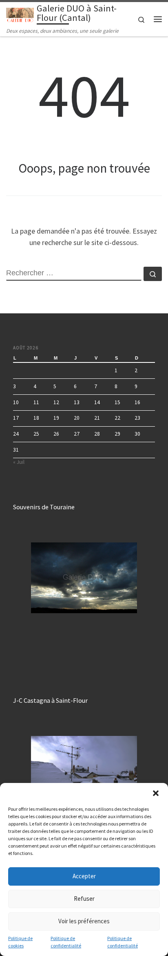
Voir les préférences (84, 921)
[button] (156, 793)
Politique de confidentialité (66, 942)
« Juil (18, 462)
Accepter (84, 876)
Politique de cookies (20, 942)
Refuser (84, 898)
